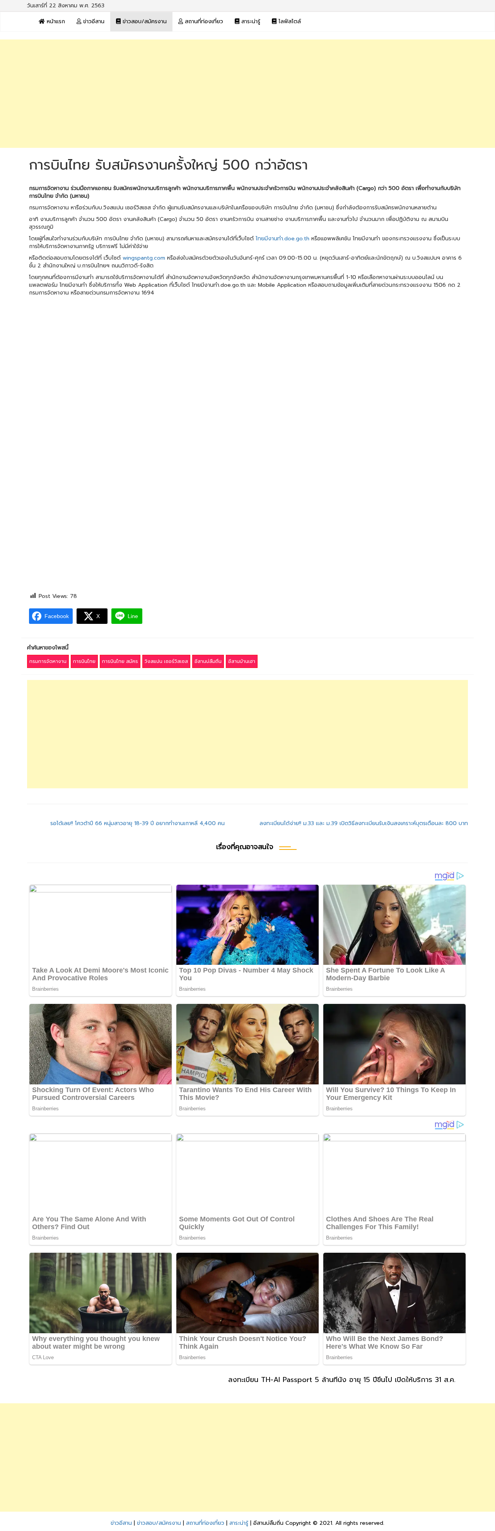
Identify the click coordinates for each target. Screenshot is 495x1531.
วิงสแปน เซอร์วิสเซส (166, 661)
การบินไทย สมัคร (120, 661)
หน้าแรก (55, 21)
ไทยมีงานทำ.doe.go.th (282, 239)
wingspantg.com (144, 258)
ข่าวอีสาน (92, 21)
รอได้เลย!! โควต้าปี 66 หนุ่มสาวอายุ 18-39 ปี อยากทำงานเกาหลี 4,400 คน (137, 823)
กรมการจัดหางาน (48, 661)
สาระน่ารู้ (249, 21)
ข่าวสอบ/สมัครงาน (144, 21)
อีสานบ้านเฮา (241, 661)
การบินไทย (84, 661)
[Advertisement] (247, 93)
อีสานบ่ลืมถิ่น (208, 661)
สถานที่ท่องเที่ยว (203, 21)
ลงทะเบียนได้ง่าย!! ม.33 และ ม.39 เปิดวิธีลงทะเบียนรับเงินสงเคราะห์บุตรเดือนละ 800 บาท (363, 823)
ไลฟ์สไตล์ (289, 21)
